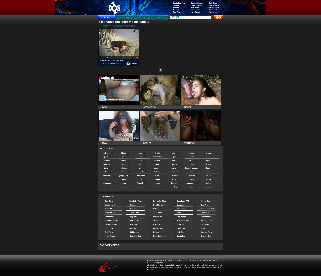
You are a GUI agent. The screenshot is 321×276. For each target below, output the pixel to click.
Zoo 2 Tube (156, 228)
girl (125, 157)
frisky (159, 153)
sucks (125, 164)
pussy (159, 168)
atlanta (176, 176)
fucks (125, 161)
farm (210, 161)
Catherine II (214, 5)
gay (176, 157)
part (108, 157)
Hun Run (131, 228)
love (210, 168)
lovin (209, 176)
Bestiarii (176, 5)
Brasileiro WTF (181, 201)
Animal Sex (214, 12)
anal (193, 161)
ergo (117, 63)
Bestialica (179, 236)
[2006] (193, 164)
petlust (176, 164)
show (176, 179)
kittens (108, 161)
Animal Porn (214, 8)
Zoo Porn (195, 10)
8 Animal (155, 224)
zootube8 (142, 176)
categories (124, 17)
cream (210, 153)
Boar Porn (132, 224)
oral (108, 179)
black (125, 153)
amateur (193, 183)
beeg (159, 164)
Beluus (154, 232)
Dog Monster (157, 205)
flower (193, 179)
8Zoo (177, 213)
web (142, 168)
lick (210, 157)
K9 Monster (132, 232)
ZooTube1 (156, 213)
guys (176, 168)
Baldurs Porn (204, 232)
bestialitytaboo (193, 168)
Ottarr (154, 209)
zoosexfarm (176, 172)
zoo (108, 187)
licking (159, 172)
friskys (210, 183)
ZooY (154, 220)
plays (159, 183)
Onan (201, 228)
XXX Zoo (179, 232)
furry (159, 187)
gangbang (125, 176)
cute (142, 157)
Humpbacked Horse (207, 209)
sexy (125, 187)
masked (159, 179)
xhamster (108, 183)
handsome (111, 63)
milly (193, 157)
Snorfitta (179, 224)
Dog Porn (177, 12)
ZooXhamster (204, 217)
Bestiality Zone (134, 236)
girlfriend (108, 176)
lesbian (159, 161)
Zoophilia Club (158, 201)
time (108, 168)
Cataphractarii (197, 5)
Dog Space (180, 217)
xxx (176, 153)
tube (159, 176)
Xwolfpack (195, 12)
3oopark (179, 205)
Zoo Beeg (179, 209)
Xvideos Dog (204, 236)
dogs (142, 187)
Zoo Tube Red (181, 220)
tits (142, 179)
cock (125, 172)
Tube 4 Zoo (178, 10)
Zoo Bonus (195, 8)
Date (159, 17)
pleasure (193, 176)
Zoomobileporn (197, 3)
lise (193, 172)
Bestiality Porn (179, 3)
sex (176, 161)
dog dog (114, 8)
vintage (176, 187)
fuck (142, 164)
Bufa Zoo (179, 228)
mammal (210, 164)
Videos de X (156, 217)
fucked (142, 183)
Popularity (142, 17)
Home (107, 17)
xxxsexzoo (159, 157)
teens (125, 179)
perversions (210, 172)
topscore (193, 153)
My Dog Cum (204, 220)
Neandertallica (158, 236)
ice (193, 187)
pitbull (210, 179)
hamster (176, 183)
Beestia (176, 8)
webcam (108, 153)
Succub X (203, 213)
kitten (125, 183)
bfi (108, 172)
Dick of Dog (133, 220)
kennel (210, 187)
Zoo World (203, 224)
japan (142, 153)
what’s (105, 63)
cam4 (142, 172)
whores (125, 168)
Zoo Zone (213, 3)
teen (142, 161)
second (108, 164)
